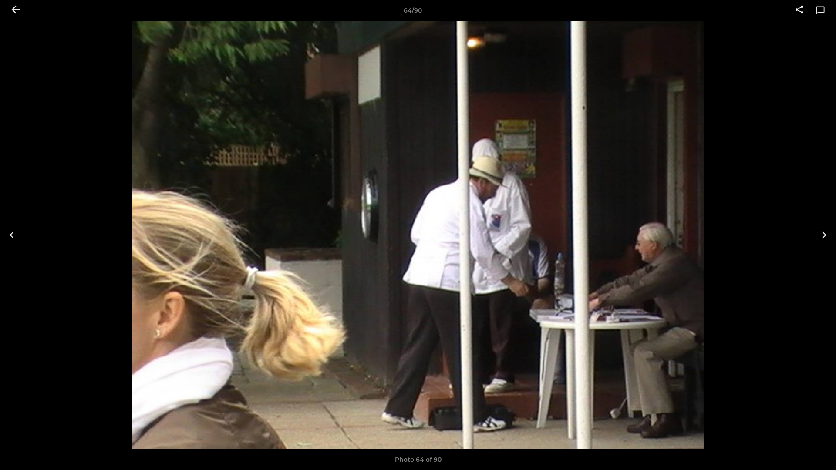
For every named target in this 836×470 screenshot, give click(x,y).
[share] (799, 10)
